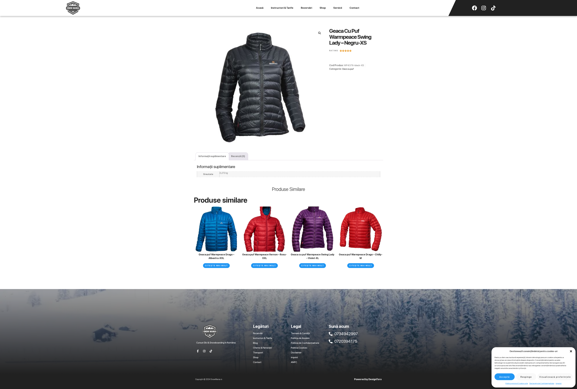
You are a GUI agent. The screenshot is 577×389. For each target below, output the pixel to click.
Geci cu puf (348, 68)
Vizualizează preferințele (555, 376)
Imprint (559, 383)
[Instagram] (204, 351)
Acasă (259, 7)
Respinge (526, 376)
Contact (354, 7)
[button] (570, 351)
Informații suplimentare (212, 156)
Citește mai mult (216, 265)
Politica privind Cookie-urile (516, 383)
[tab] (212, 156)
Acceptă (504, 376)
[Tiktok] (210, 351)
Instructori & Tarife (282, 7)
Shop (323, 7)
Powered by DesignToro (368, 379)
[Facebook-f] (197, 351)
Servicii (337, 7)
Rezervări (306, 7)
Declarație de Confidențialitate (541, 383)
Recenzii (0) (238, 156)
